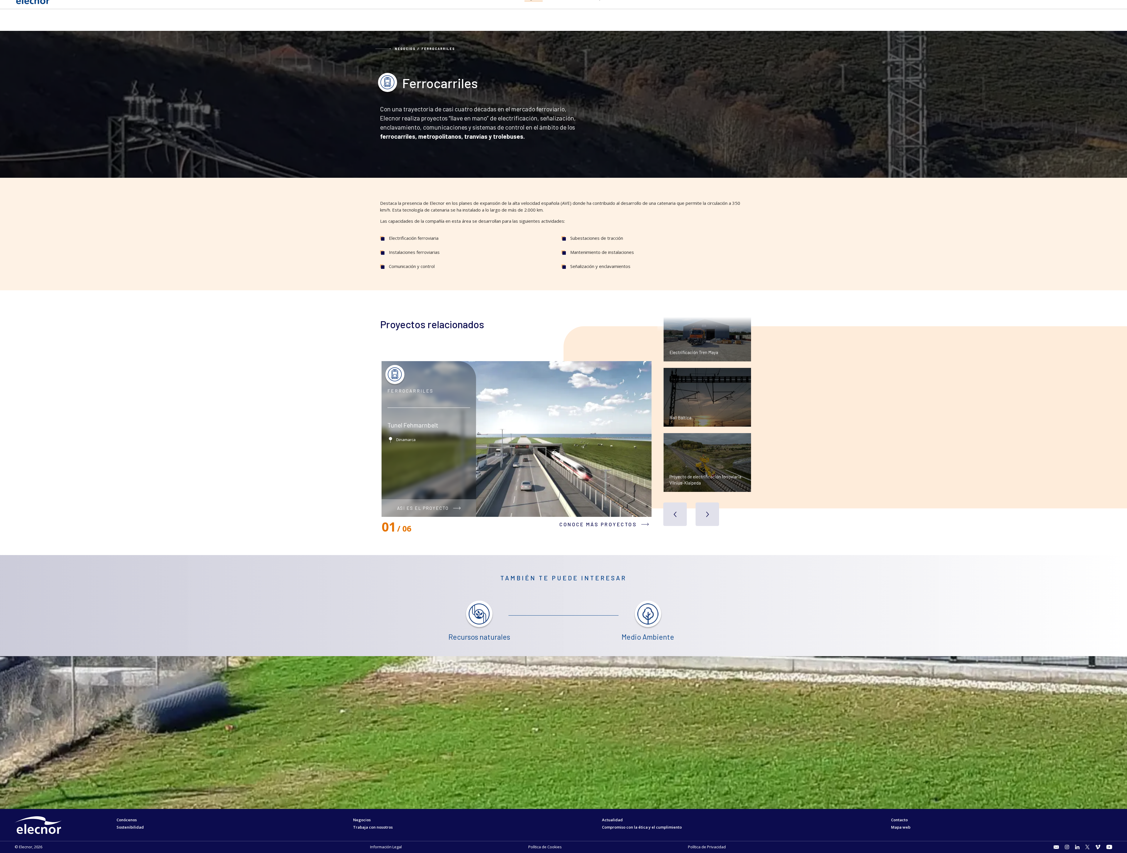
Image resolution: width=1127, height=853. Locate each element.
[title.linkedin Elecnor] (1077, 847)
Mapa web (900, 827)
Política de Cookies (545, 846)
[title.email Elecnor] (1056, 847)
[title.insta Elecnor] (1067, 847)
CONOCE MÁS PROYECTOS (598, 524)
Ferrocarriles (438, 49)
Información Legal (386, 846)
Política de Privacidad (707, 846)
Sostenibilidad (130, 827)
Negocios (405, 49)
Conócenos (127, 819)
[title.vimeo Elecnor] (1097, 847)
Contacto (899, 819)
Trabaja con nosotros (373, 827)
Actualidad (612, 819)
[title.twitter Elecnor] (1087, 847)
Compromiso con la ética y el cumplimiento (642, 827)
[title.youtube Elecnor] (1109, 847)
